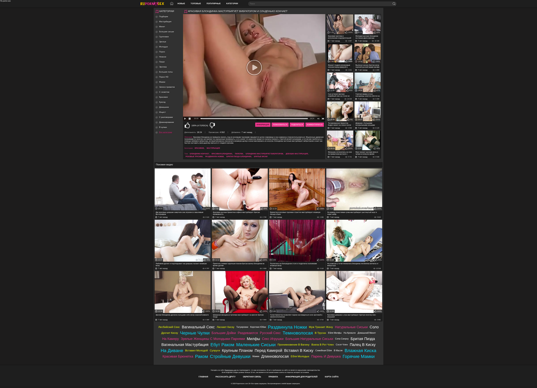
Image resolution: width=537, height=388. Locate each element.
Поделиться (297, 125)
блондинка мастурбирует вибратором (264, 154)
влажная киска (360, 350)
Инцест (162, 112)
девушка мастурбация (297, 154)
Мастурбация (165, 21)
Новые (181, 3)
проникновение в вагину (293, 344)
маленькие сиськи (256, 344)
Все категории (165, 132)
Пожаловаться (280, 125)
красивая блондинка (222, 154)
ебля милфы (335, 333)
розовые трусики (194, 157)
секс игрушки (272, 339)
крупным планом (237, 350)
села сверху (342, 339)
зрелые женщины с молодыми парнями (213, 339)
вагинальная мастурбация (185, 344)
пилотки (239, 154)
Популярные (214, 3)
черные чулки (195, 333)
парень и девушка (326, 356)
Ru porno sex (153, 4)
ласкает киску (225, 327)
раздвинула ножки (214, 157)
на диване (172, 350)
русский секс (270, 333)
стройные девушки (230, 356)
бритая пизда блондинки (238, 157)
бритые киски (261, 157)
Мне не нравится (212, 125)
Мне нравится (187, 125)
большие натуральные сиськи (309, 339)
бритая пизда (363, 339)
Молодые (163, 47)
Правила (273, 377)
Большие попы (166, 72)
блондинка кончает (199, 154)
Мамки (162, 82)
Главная (203, 377)
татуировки (242, 327)
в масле (338, 350)
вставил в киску (298, 350)
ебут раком (222, 344)
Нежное (162, 57)
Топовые (196, 3)
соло (374, 327)
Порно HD (163, 77)
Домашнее (164, 107)
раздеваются (248, 333)
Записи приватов (167, 87)
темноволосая (298, 333)
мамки (255, 356)
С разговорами (166, 117)
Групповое (164, 37)
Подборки (163, 16)
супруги (215, 350)
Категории (232, 3)
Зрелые (162, 42)
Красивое (163, 97)
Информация (263, 125)
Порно (162, 52)
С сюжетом (164, 92)
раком (201, 356)
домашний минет (367, 333)
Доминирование (166, 122)
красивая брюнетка (177, 356)
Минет (162, 26)
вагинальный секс (198, 327)
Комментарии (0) (314, 125)
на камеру (170, 339)
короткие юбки (258, 327)
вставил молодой (196, 350)
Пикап (162, 62)
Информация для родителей (301, 377)
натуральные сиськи (351, 327)
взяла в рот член (322, 344)
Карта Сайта (332, 377)
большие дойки (224, 333)
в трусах (320, 332)
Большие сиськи (166, 31)
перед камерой (268, 350)
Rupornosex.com (230, 370)
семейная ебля (323, 350)
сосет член (342, 344)
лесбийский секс (169, 327)
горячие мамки (359, 356)
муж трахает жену (321, 327)
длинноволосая (275, 356)
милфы (253, 339)
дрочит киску (169, 332)
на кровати (350, 333)
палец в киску (363, 344)
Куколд (162, 102)
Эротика (163, 67)
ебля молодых (300, 356)
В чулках (163, 127)
